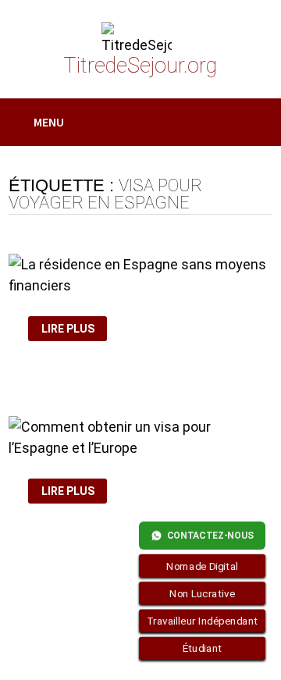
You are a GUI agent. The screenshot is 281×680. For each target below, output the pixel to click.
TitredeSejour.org (140, 65)
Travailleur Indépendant (202, 620)
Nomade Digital (202, 566)
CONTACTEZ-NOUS (210, 535)
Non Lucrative (202, 593)
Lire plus (72, 329)
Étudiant (202, 649)
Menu (49, 122)
